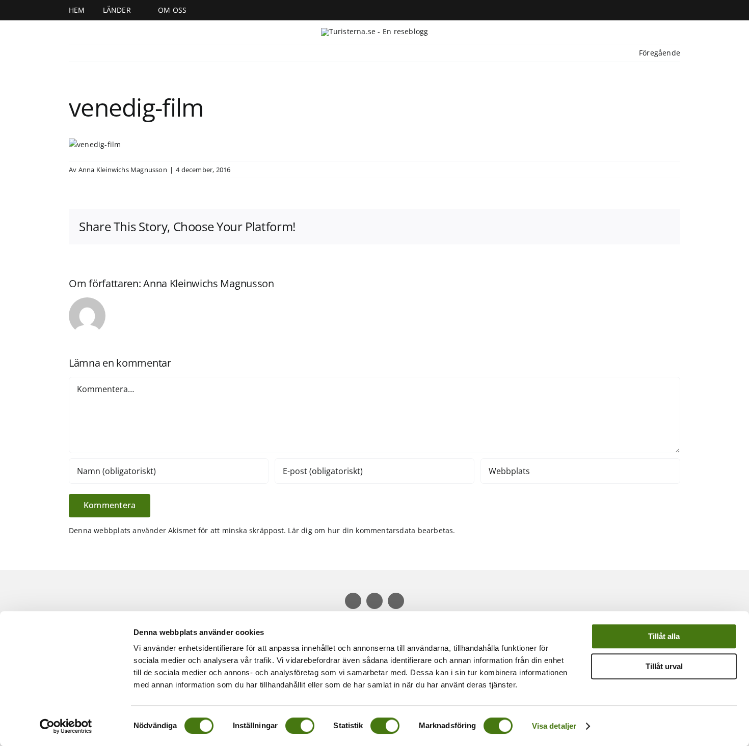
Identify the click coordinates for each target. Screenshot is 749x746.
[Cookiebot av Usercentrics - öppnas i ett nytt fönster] (66, 726)
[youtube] (528, 10)
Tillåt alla (664, 636)
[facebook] (496, 10)
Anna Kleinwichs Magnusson (122, 169)
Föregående (659, 53)
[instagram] (512, 10)
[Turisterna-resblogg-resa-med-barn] (375, 31)
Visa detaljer (554, 726)
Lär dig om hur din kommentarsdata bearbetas (370, 530)
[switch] (299, 725)
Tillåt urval (664, 666)
